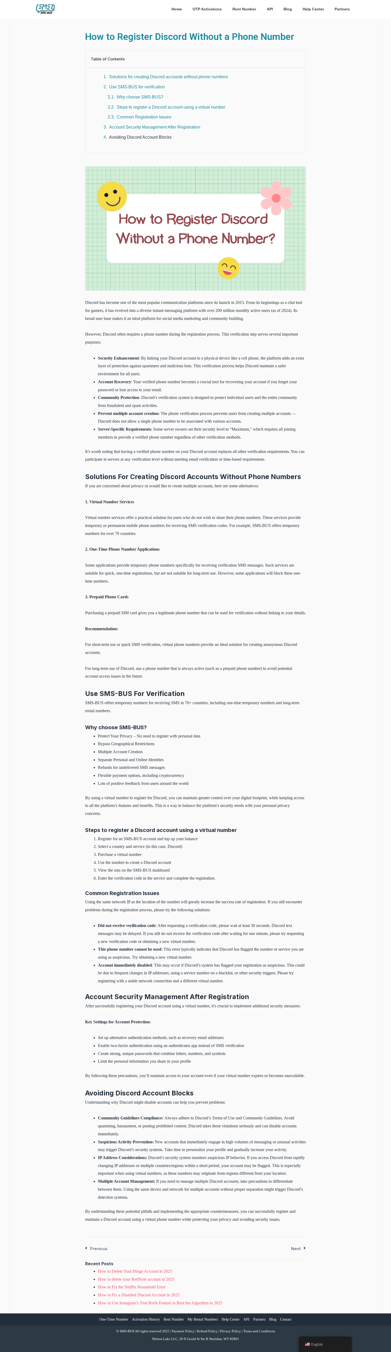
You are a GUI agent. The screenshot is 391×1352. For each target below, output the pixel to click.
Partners (259, 1319)
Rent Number (174, 1319)
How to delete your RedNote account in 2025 (136, 1279)
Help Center (231, 1319)
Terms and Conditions (259, 1331)
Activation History (146, 1319)
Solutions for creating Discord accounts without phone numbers (168, 77)
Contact (286, 1319)
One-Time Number (113, 1319)
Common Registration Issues (144, 117)
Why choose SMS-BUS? (140, 97)
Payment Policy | (184, 1331)
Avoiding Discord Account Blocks (140, 137)
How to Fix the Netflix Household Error (131, 1287)
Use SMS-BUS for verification (137, 87)
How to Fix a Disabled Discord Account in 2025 (139, 1295)
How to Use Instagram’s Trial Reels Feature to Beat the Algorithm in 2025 (160, 1303)
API (246, 1319)
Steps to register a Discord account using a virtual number (171, 107)
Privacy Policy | (231, 1331)
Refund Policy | (208, 1331)
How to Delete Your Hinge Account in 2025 (135, 1271)
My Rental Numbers (203, 1319)
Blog (272, 1319)
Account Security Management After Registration (154, 127)
